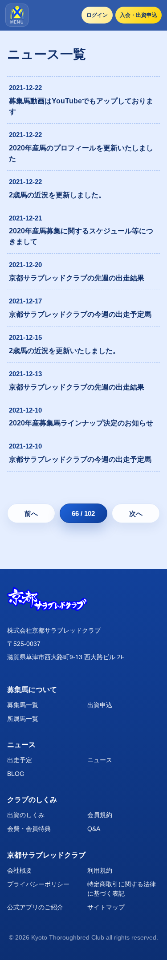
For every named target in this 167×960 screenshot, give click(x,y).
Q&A (93, 828)
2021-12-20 (25, 264)
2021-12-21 (25, 218)
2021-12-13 (25, 374)
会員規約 (99, 814)
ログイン (97, 15)
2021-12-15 (25, 337)
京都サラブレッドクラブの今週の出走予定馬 (80, 314)
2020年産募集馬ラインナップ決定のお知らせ (81, 423)
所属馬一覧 (22, 718)
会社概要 (19, 870)
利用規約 (99, 870)
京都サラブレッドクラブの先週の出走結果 (76, 278)
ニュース (99, 759)
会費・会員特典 (29, 828)
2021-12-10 (25, 410)
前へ (31, 513)
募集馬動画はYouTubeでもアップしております (81, 106)
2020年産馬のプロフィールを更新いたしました (81, 153)
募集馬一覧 (22, 704)
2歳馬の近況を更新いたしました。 (64, 350)
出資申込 (99, 704)
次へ (136, 513)
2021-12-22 (25, 87)
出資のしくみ (26, 814)
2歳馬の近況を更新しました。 (57, 195)
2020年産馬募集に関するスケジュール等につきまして (81, 236)
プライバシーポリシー (38, 884)
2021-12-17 (25, 301)
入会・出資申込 (138, 15)
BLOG (15, 773)
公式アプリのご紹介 (35, 907)
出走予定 (19, 759)
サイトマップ (106, 907)
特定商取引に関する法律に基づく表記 (121, 889)
